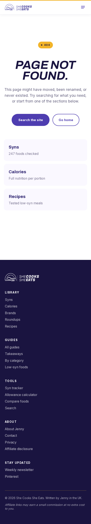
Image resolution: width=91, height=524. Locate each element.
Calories (11, 306)
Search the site (30, 120)
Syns (9, 300)
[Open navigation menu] (83, 7)
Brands (10, 313)
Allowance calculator (21, 395)
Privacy (11, 442)
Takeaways (14, 354)
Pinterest (11, 477)
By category (14, 361)
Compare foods (17, 401)
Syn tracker (14, 388)
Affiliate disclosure (19, 449)
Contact (11, 436)
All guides (12, 347)
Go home (66, 120)
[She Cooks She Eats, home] (18, 7)
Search (10, 408)
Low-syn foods (16, 367)
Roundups (12, 320)
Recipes (11, 326)
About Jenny (14, 429)
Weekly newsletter (19, 470)
